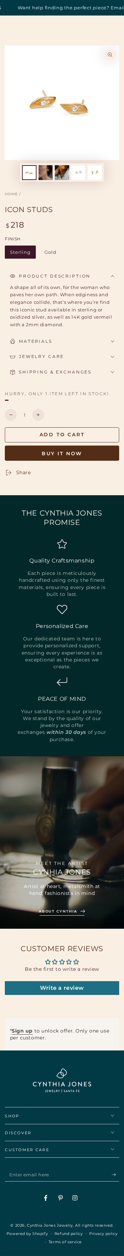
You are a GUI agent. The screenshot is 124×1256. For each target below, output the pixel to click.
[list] (62, 641)
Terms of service (65, 1241)
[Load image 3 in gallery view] (62, 172)
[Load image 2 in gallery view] (46, 172)
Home (11, 194)
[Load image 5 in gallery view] (94, 172)
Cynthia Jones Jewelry (50, 1225)
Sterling (23, 254)
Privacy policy (103, 1233)
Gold (53, 254)
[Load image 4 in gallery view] (78, 172)
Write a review (62, 988)
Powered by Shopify (27, 1233)
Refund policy (68, 1233)
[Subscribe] (115, 1175)
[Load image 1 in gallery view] (29, 172)
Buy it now (62, 453)
